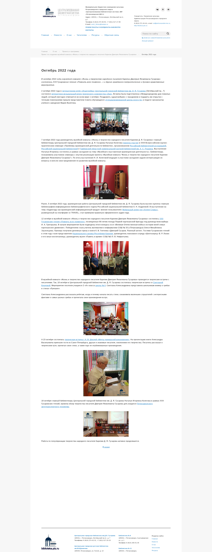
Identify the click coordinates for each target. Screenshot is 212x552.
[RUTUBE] (163, 9)
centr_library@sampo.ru (99, 24)
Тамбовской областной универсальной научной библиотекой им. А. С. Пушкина (116, 149)
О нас (55, 51)
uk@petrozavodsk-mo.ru (161, 23)
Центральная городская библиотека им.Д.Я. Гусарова (95, 535)
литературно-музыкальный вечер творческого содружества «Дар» (81, 94)
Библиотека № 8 (125, 535)
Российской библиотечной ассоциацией (148, 146)
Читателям (156, 547)
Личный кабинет (148, 41)
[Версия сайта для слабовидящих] (168, 9)
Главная (44, 51)
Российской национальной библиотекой (59, 149)
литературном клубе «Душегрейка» (78, 91)
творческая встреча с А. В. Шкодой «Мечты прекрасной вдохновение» (97, 340)
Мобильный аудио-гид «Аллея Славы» (140, 210)
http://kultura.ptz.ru (140, 25)
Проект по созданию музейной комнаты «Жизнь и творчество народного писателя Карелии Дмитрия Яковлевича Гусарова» (89, 54)
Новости (155, 542)
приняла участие (130, 143)
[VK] (157, 9)
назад (107, 447)
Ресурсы (155, 550)
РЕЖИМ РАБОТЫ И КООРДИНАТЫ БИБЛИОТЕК (103, 27)
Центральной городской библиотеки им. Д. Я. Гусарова (120, 91)
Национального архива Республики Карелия (92, 234)
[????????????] (60, 11)
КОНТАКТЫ (90, 30)
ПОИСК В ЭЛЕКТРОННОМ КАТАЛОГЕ (156, 38)
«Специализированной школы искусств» (123, 100)
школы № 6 (100, 285)
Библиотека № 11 (125, 548)
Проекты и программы (70, 51)
